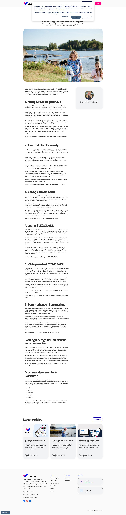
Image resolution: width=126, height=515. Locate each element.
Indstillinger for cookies (65, 17)
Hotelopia (29, 397)
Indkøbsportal (53, 480)
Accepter (76, 17)
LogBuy (63, 347)
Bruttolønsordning (54, 483)
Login (98, 3)
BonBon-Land (28, 196)
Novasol (53, 308)
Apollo (28, 388)
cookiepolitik (48, 9)
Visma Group (90, 510)
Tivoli (26, 149)
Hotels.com (30, 392)
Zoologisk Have (28, 106)
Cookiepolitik (67, 478)
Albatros (29, 395)
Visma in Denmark (98, 510)
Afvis (87, 17)
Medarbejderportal (54, 478)
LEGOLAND (27, 230)
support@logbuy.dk (89, 482)
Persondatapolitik (68, 480)
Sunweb (29, 390)
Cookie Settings (5, 512)
